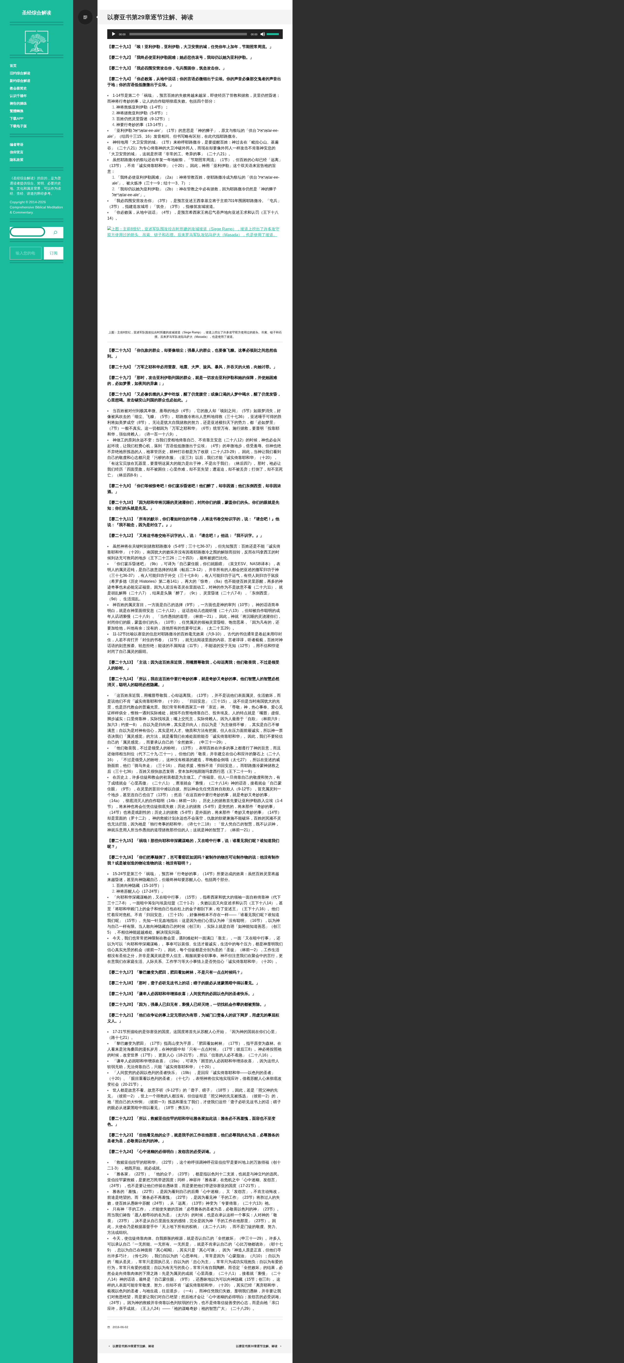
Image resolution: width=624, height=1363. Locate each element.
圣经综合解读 (36, 12)
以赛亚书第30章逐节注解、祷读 (256, 1346)
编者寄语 (16, 144)
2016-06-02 (120, 1327)
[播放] (113, 34)
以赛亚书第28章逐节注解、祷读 (133, 1346)
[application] (195, 34)
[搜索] (55, 232)
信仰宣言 (16, 152)
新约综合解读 (20, 81)
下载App (16, 118)
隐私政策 (16, 160)
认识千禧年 (18, 96)
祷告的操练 (18, 103)
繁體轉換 (16, 111)
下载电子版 (18, 126)
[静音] (262, 34)
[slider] (273, 33)
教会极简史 (18, 88)
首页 (13, 66)
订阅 (54, 253)
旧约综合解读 (20, 73)
